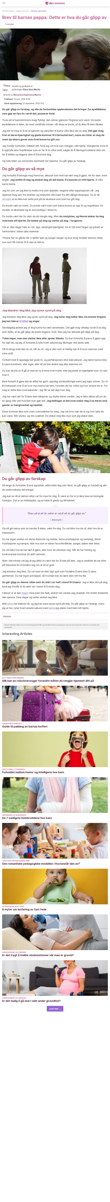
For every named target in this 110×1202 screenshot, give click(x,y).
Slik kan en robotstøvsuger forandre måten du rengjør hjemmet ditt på (48, 680)
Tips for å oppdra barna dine (16, 861)
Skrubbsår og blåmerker (14, 815)
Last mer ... (55, 1008)
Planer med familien (12, 724)
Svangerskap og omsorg (14, 952)
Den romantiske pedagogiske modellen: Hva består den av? (41, 863)
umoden (6, 199)
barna (52, 608)
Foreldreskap (8, 11)
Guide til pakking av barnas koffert (24, 726)
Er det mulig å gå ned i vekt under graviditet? (31, 1001)
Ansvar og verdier (39, 11)
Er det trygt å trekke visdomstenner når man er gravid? (38, 955)
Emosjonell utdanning (13, 769)
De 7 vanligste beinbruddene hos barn (27, 818)
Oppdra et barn (22, 11)
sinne (10, 603)
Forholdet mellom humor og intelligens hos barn (33, 772)
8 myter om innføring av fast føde (24, 909)
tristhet (23, 321)
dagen (25, 593)
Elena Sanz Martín (31, 89)
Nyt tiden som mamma (13, 678)
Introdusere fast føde (13, 907)
